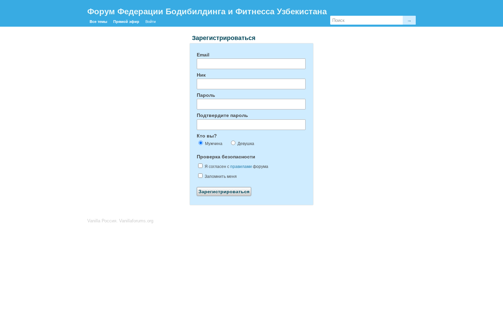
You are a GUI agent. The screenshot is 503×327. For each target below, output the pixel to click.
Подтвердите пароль (222, 115)
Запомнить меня (220, 176)
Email (203, 54)
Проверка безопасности (226, 156)
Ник (201, 75)
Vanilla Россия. (103, 220)
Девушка (245, 143)
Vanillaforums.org (136, 220)
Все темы (98, 21)
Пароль (206, 95)
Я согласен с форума (236, 166)
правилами (241, 166)
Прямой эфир (126, 21)
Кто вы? (207, 136)
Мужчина (213, 143)
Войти (150, 21)
